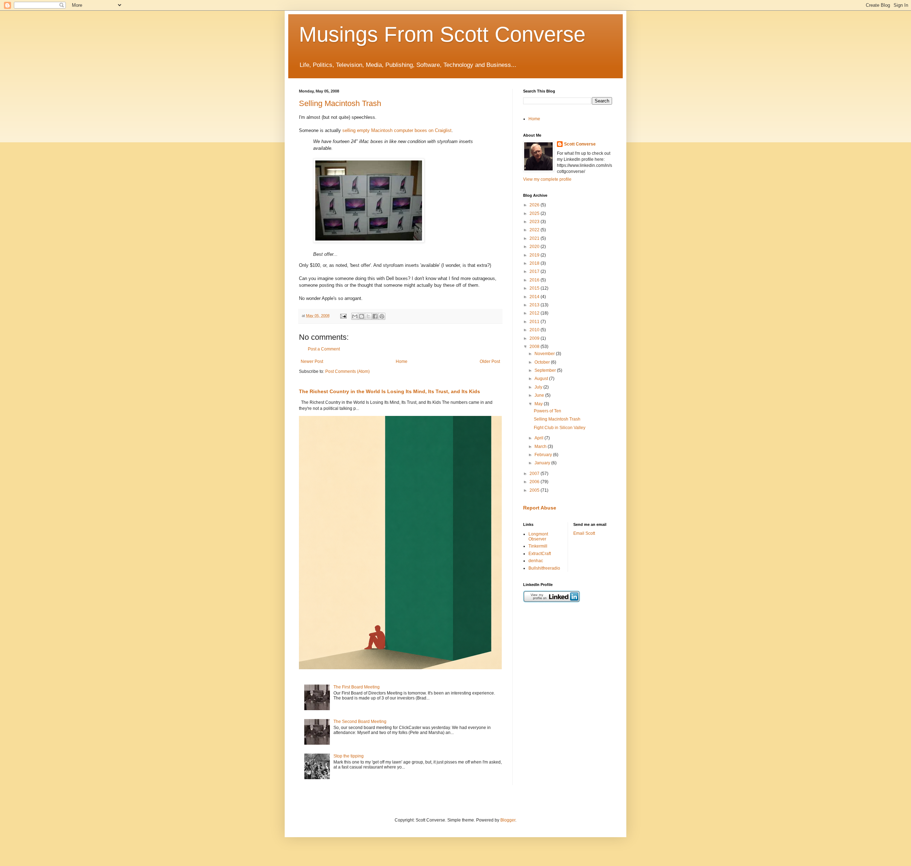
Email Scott (584, 533)
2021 (535, 238)
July (539, 387)
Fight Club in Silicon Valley (559, 427)
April (539, 437)
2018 (535, 263)
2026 (535, 204)
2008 (535, 346)
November (545, 353)
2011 (535, 321)
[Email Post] (343, 315)
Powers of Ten (547, 410)
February (544, 454)
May (539, 403)
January (543, 462)
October (543, 362)
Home (401, 361)
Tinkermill (537, 546)
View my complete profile (547, 179)
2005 (535, 490)
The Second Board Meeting (359, 721)
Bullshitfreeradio (544, 568)
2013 (535, 304)
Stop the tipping (348, 756)
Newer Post (312, 361)
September (546, 370)
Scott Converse (580, 144)
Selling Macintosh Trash (340, 103)
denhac (535, 560)
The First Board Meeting (356, 687)
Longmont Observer (538, 537)
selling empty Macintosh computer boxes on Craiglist (397, 130)
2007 (535, 473)
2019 (535, 255)
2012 (535, 313)
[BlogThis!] (361, 316)
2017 (535, 271)
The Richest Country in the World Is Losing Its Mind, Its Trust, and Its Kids (389, 391)
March (541, 446)
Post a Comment (324, 349)
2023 (535, 221)
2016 (535, 280)
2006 (535, 481)
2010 (535, 329)
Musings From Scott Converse (442, 34)
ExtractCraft (539, 553)
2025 (535, 213)
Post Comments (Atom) (347, 371)
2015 (535, 288)
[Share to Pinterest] (381, 316)
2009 (535, 338)
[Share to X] (368, 316)
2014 (535, 296)
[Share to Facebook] (375, 316)
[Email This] (354, 316)
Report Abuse (539, 508)
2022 (535, 229)
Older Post (490, 361)
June (540, 395)
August (542, 378)
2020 (535, 246)
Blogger (507, 820)
